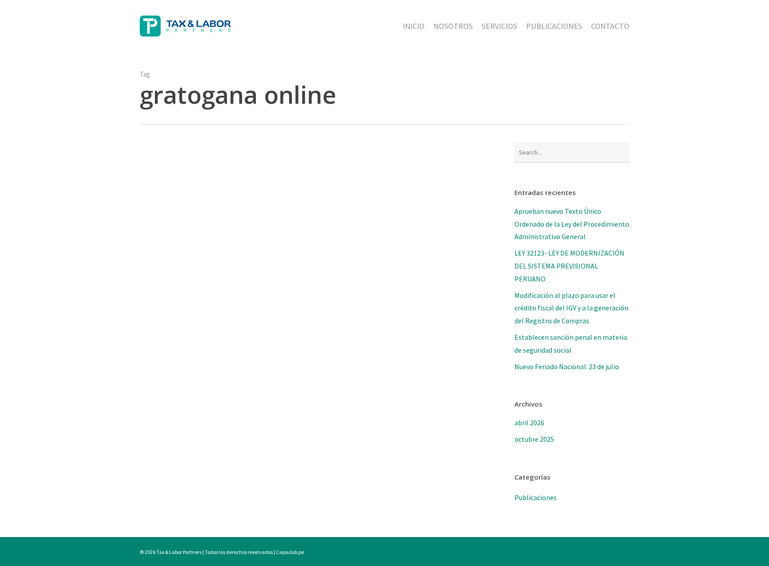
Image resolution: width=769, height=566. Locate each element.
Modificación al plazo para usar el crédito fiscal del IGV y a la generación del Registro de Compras (571, 308)
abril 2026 (529, 422)
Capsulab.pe (290, 552)
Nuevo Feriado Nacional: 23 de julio (566, 366)
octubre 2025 (534, 439)
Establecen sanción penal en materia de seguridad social (570, 343)
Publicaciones (535, 497)
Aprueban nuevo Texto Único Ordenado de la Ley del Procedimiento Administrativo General (571, 224)
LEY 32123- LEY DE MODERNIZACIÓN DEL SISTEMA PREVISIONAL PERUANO (569, 265)
